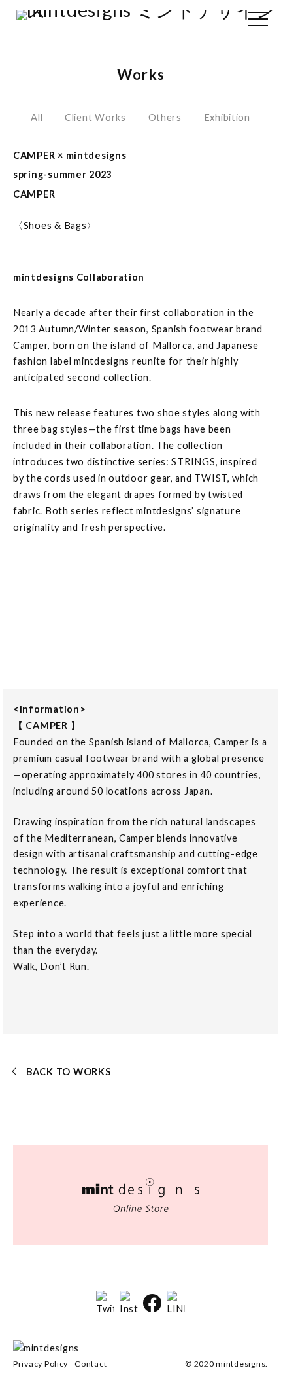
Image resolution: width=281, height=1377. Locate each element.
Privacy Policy (40, 1363)
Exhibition (227, 117)
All (36, 117)
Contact (90, 1363)
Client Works (95, 117)
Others (165, 117)
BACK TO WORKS (68, 1071)
